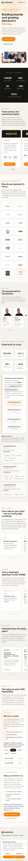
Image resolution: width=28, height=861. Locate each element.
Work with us (21, 2)
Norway (7, 753)
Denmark (13, 753)
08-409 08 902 (7, 472)
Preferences (19, 853)
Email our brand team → (11, 814)
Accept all (14, 856)
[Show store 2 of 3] (14, 169)
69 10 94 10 (6, 490)
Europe (6, 750)
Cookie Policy (6, 850)
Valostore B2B (14, 758)
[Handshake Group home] (7, 2)
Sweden (20, 750)
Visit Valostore (9, 164)
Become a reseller (9, 39)
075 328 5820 (6, 451)
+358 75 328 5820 (11, 818)
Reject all (8, 853)
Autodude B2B (14, 763)
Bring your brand (8, 44)
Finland (13, 750)
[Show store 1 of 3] (13, 169)
